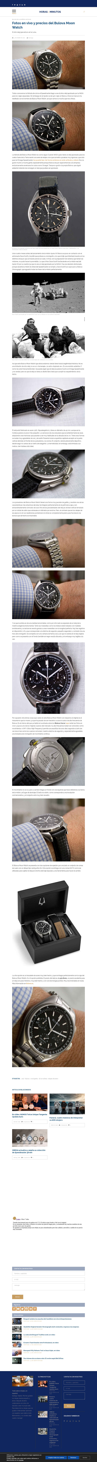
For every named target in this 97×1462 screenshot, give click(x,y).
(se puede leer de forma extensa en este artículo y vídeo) (55, 160)
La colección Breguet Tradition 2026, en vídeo (39, 1335)
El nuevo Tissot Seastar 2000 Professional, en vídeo (41, 1342)
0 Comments (26, 1121)
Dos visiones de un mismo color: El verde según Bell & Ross (43, 1358)
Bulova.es (29, 983)
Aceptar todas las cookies (56, 1457)
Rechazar (73, 1457)
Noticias (28, 19)
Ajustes (85, 1457)
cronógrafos (34, 1078)
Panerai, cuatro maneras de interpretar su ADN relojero (54, 1400)
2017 (23, 1078)
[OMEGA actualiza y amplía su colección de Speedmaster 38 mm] (29, 1138)
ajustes (21, 1460)
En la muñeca (21, 19)
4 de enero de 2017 (19, 37)
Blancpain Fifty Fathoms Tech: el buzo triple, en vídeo (41, 1350)
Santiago (30, 37)
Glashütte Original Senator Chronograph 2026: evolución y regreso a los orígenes (51, 1327)
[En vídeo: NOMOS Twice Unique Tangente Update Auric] (29, 1102)
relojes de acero (53, 1078)
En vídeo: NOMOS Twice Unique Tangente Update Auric (54, 1385)
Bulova (14, 19)
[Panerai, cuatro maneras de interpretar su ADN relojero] (67, 1104)
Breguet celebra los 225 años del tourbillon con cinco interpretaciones (47, 1319)
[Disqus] (48, 1188)
